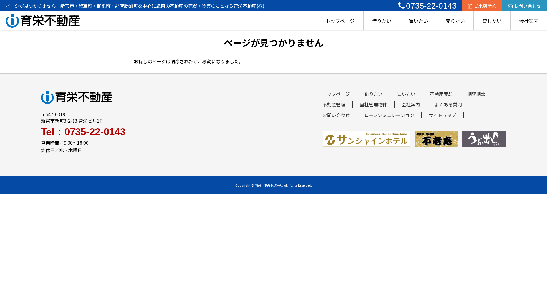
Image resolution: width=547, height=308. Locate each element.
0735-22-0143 (431, 5)
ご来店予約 (485, 5)
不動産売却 (441, 94)
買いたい (418, 20)
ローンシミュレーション (389, 115)
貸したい (492, 20)
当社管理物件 (373, 104)
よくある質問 (448, 104)
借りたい (381, 20)
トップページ (340, 20)
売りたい (455, 20)
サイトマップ (442, 115)
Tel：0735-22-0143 (83, 132)
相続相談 (476, 94)
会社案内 (528, 20)
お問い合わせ (527, 5)
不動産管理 (334, 104)
